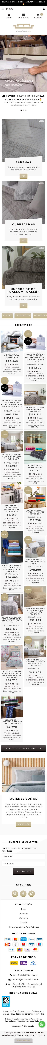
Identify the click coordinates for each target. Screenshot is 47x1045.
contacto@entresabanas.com (25, 979)
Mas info (23, 923)
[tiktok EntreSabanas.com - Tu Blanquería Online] (31, 893)
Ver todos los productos (23, 748)
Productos (23, 913)
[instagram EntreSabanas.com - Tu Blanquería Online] (15, 893)
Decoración (23, 316)
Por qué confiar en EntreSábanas (23, 927)
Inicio (23, 909)
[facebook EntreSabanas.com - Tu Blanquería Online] (23, 893)
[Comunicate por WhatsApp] (42, 1024)
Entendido (23, 1040)
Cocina (7, 316)
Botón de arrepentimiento (30, 1021)
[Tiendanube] (23, 1027)
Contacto (23, 918)
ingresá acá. (10, 1021)
